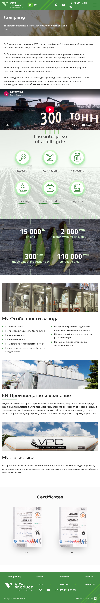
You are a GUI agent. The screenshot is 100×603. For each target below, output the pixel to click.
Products (89, 576)
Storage (39, 576)
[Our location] (40, 590)
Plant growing (14, 576)
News (41, 584)
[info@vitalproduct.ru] (48, 590)
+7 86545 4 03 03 (78, 4)
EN (30, 5)
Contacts (90, 584)
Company (64, 584)
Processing (64, 576)
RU (35, 5)
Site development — (84, 598)
